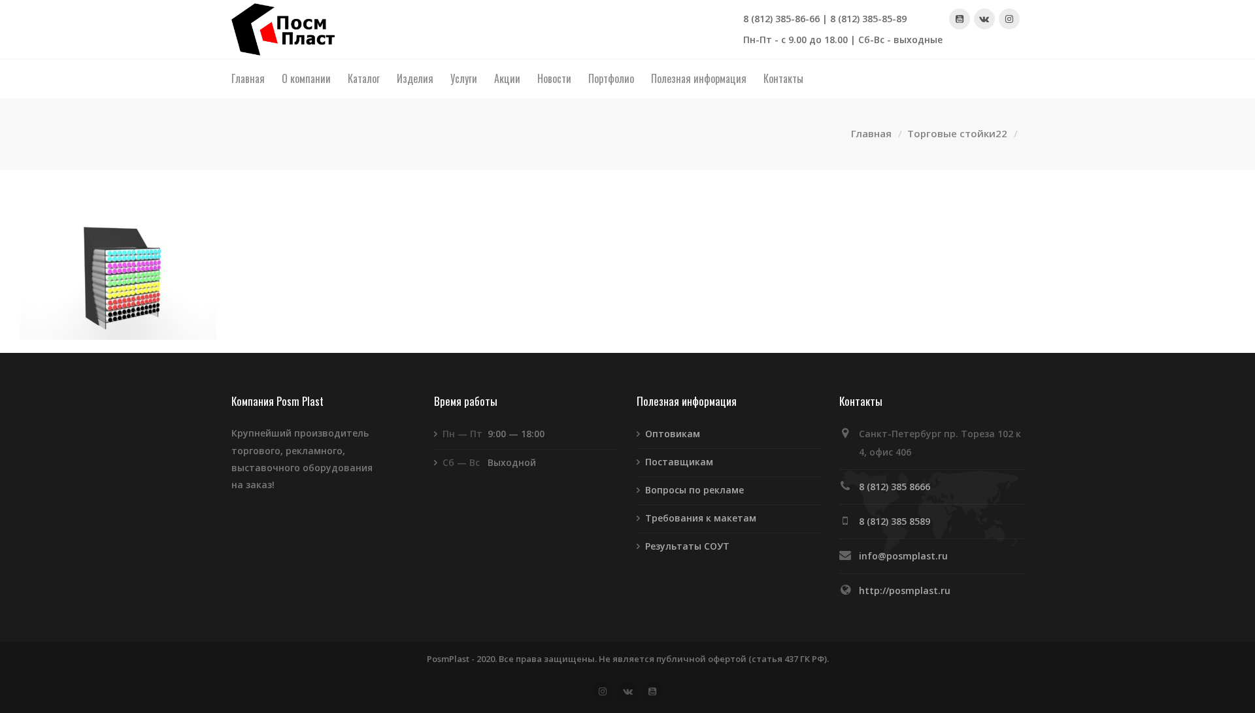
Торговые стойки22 (957, 133)
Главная (871, 133)
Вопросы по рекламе (694, 490)
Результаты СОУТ (687, 546)
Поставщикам (679, 462)
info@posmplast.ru (903, 556)
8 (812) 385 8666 (894, 486)
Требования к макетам (700, 518)
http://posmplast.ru (904, 590)
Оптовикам (672, 433)
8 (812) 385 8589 (894, 521)
